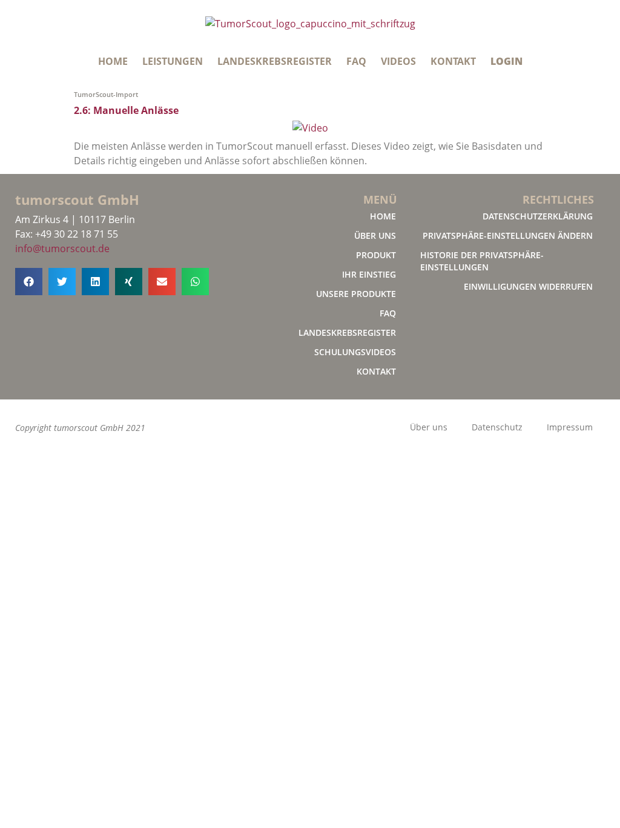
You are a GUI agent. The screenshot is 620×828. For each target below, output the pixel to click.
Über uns (375, 235)
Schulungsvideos (355, 352)
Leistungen (172, 61)
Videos (398, 61)
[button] (28, 281)
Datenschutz (497, 427)
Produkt (376, 255)
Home (113, 61)
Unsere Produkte (356, 293)
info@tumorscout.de (62, 248)
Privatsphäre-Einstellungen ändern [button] (508, 235)
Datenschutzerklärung (538, 216)
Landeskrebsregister (274, 61)
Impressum (570, 427)
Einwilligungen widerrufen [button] (528, 286)
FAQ (356, 61)
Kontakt (453, 61)
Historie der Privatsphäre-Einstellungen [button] (482, 261)
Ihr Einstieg (369, 274)
